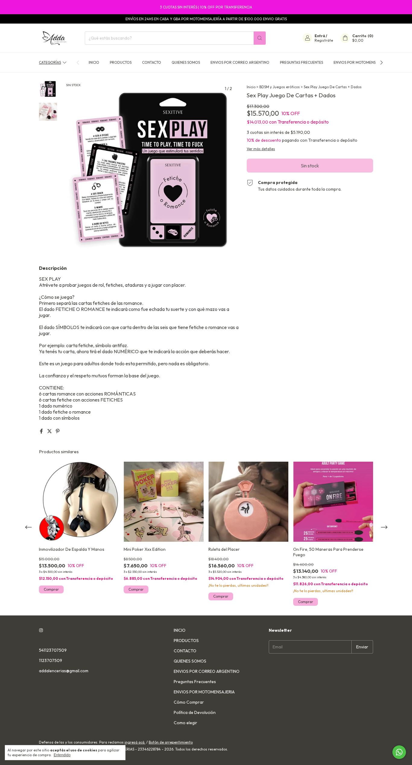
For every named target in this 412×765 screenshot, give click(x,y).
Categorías (50, 62)
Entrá (320, 36)
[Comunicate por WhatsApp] (399, 752)
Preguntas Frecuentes (301, 62)
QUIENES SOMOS (186, 62)
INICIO (94, 62)
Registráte (324, 40)
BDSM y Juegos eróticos (279, 87)
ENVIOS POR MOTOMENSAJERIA (361, 62)
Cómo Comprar (189, 702)
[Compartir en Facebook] (42, 431)
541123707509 (53, 650)
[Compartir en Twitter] (50, 431)
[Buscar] (260, 38)
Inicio (251, 87)
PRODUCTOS (121, 62)
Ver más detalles (261, 149)
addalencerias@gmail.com (63, 670)
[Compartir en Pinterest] (57, 431)
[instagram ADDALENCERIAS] (41, 630)
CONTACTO (151, 62)
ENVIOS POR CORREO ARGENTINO (240, 62)
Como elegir (185, 722)
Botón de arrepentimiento (171, 742)
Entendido (62, 755)
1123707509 (50, 660)
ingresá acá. (135, 742)
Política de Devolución (195, 712)
